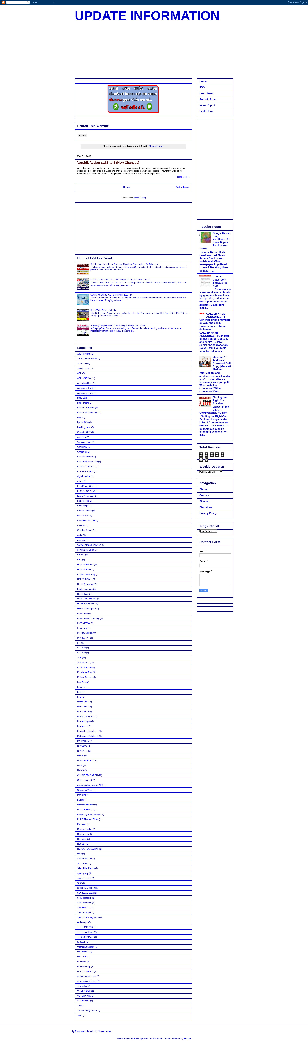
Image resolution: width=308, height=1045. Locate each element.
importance (82, 613)
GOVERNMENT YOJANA (89, 545)
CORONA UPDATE (86, 466)
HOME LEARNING (86, 604)
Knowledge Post (84, 672)
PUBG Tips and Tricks (87, 819)
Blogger (187, 1038)
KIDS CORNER (84, 667)
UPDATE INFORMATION (147, 15)
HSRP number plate (86, 608)
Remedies (82, 839)
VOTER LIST (83, 1001)
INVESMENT (83, 638)
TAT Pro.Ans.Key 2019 (88, 917)
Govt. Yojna (206, 93)
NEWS (80, 755)
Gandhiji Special (84, 530)
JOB (79, 658)
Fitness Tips (83, 515)
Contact (204, 495)
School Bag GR (84, 858)
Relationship (83, 834)
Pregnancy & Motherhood (89, 814)
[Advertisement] (154, 51)
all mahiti (81, 363)
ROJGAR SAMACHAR (87, 849)
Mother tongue (84, 721)
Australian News (84, 383)
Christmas (82, 452)
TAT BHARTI (83, 907)
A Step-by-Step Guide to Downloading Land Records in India (118, 325)
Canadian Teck (84, 442)
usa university (83, 966)
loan (79, 692)
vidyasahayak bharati (87, 981)
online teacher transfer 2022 (90, 785)
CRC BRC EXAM (85, 471)
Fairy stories (83, 501)
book (79, 417)
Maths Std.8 (83, 711)
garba (79, 535)
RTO (79, 853)
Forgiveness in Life (86, 520)
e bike (80, 481)
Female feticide (84, 510)
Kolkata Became (85, 677)
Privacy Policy (208, 513)
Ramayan (81, 824)
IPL (79, 643)
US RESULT (83, 951)
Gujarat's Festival (85, 564)
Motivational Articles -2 (87, 736)
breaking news (84, 427)
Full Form (81, 525)
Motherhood (82, 726)
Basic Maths (83, 403)
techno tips (82, 922)
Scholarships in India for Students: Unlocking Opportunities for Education (124, 264)
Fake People (83, 505)
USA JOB (81, 956)
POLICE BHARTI (85, 809)
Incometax (82, 628)
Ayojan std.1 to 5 (85, 388)
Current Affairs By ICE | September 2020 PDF (111, 295)
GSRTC (81, 554)
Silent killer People (86, 868)
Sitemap (204, 501)
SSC (79, 883)
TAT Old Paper (84, 912)
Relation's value (84, 829)
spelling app (82, 873)
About (203, 489)
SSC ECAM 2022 (85, 893)
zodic (79, 1015)
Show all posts (156, 146)
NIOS (79, 765)
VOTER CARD (84, 996)
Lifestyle (81, 687)
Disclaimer (205, 507)
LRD (79, 697)
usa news (81, 961)
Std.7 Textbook (84, 902)
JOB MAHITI (83, 662)
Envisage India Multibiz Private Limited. (93, 1031)
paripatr (80, 800)
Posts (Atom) (139, 198)
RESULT (81, 844)
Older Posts (182, 187)
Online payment (84, 780)
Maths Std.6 (83, 702)
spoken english (84, 878)
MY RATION (83, 741)
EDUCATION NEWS (86, 491)
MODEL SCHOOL (85, 716)
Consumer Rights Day (87, 461)
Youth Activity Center (87, 1010)
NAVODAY (82, 746)
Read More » (183, 177)
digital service (83, 476)
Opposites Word (84, 790)
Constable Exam (85, 456)
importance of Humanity (88, 618)
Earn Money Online (86, 486)
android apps (83, 368)
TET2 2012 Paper (85, 937)
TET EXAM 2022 (85, 927)
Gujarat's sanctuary (86, 574)
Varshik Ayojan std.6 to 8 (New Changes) (108, 162)
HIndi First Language (87, 599)
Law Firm (81, 682)
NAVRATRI (82, 751)
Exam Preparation (85, 496)
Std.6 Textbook (84, 898)
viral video (82, 986)
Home (126, 187)
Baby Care (82, 398)
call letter (81, 437)
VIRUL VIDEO (84, 991)
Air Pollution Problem (87, 358)
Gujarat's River (84, 569)
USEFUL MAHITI (85, 971)
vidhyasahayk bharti (86, 976)
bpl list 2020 (83, 422)
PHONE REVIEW (85, 804)
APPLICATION (84, 378)
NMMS (80, 770)
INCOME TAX (83, 623)
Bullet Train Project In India (103, 310)
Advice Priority (84, 354)
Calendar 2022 (84, 432)
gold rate (81, 540)
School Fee (82, 863)
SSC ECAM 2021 (85, 888)
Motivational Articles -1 (87, 731)
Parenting (81, 795)
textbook (81, 942)
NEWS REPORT (85, 760)
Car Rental (82, 447)
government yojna (85, 550)
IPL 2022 (81, 653)
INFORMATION (84, 633)
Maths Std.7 (83, 707)
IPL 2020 (81, 648)
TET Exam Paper (85, 932)
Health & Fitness (85, 584)
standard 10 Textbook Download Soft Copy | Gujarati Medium (222, 363)
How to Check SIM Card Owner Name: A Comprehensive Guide (119, 279)
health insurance (85, 589)
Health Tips (82, 594)
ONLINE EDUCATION (87, 775)
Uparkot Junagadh (85, 947)
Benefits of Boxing (85, 407)
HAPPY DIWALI (84, 579)
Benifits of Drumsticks (87, 412)
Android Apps (207, 99)
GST (79, 559)
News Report (207, 105)
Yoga (79, 1005)
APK (79, 373)
